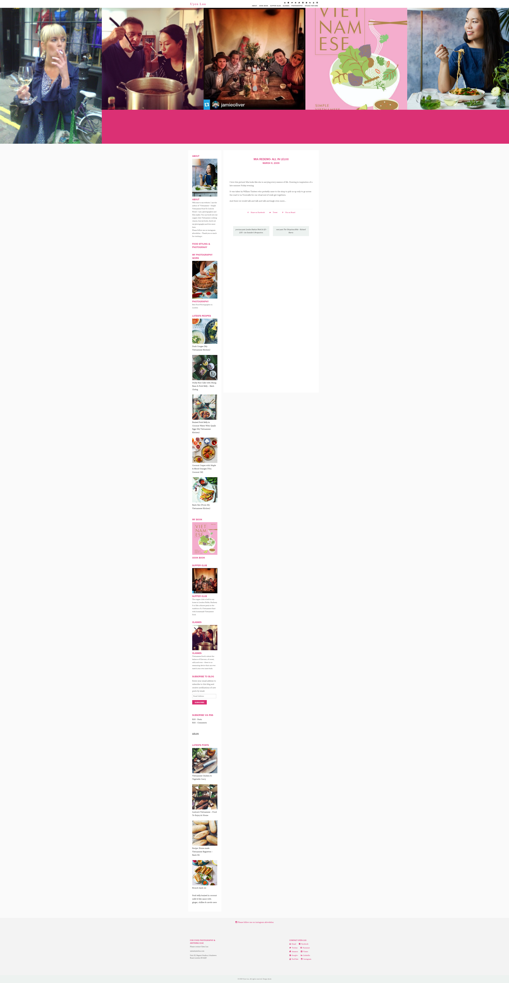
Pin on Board (290, 212)
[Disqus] (271, 275)
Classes (286, 6)
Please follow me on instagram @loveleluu (255, 922)
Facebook (304, 944)
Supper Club (275, 6)
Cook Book (263, 6)
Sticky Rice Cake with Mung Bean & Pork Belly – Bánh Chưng (204, 386)
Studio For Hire (311, 6)
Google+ (294, 955)
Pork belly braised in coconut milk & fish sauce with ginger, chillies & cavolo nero (204, 899)
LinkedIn (306, 955)
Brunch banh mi (199, 888)
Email (293, 944)
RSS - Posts (197, 719)
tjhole (269, 979)
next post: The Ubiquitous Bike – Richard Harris (291, 231)
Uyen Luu (198, 4)
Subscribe (199, 702)
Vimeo (305, 951)
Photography (297, 6)
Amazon (294, 951)
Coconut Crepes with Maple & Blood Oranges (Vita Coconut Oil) (204, 469)
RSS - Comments (199, 722)
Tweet (275, 212)
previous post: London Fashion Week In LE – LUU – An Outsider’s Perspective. (251, 231)
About (254, 6)
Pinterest (306, 948)
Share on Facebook (258, 212)
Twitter (294, 948)
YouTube (294, 959)
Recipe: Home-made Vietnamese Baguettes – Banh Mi (202, 851)
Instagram (307, 959)
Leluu (195, 733)
